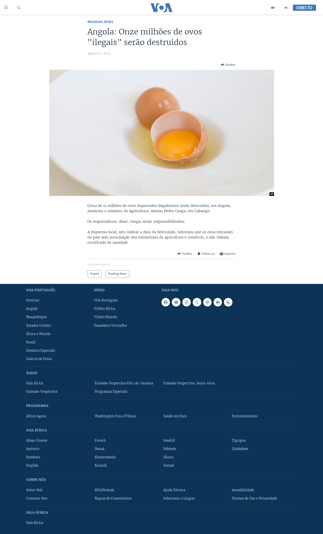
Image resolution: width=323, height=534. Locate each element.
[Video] (273, 7)
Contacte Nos (36, 498)
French (100, 441)
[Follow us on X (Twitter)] (197, 302)
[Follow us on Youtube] (176, 302)
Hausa (99, 449)
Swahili (169, 441)
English (32, 466)
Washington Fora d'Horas (115, 416)
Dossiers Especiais (40, 351)
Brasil (30, 342)
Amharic (33, 449)
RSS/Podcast (104, 490)
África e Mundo (38, 334)
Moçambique (36, 317)
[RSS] (228, 302)
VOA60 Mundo (105, 317)
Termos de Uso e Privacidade (254, 498)
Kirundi (101, 466)
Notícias (32, 301)
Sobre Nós (34, 490)
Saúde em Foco (175, 416)
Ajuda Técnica (174, 490)
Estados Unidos (38, 326)
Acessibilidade (243, 490)
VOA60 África (104, 309)
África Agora (36, 416)
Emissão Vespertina (41, 392)
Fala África (34, 383)
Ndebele (169, 449)
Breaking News (100, 22)
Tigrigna (239, 441)
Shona (168, 457)
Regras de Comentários (113, 498)
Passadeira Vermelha (110, 326)
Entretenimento (245, 416)
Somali (168, 466)
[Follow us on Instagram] (186, 302)
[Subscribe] (218, 302)
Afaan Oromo (36, 441)
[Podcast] (207, 302)
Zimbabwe (240, 449)
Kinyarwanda (105, 457)
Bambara (33, 457)
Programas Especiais (111, 392)
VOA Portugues (106, 301)
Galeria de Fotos (39, 359)
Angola (31, 309)
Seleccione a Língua (178, 498)
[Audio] (286, 7)
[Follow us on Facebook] (166, 302)
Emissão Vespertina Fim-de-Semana (124, 383)
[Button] (228, 64)
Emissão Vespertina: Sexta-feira (189, 383)
